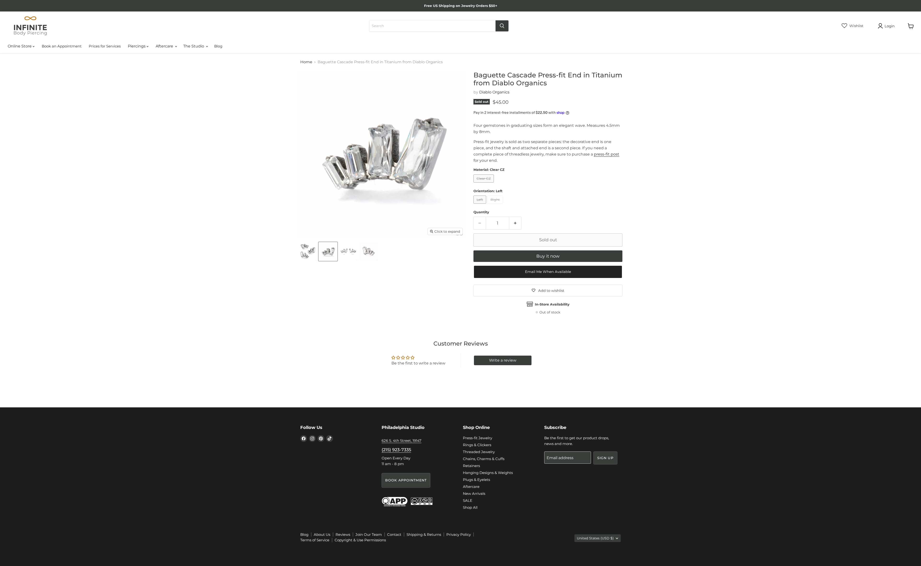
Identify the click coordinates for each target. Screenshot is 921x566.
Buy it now (548, 256)
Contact (394, 534)
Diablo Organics (494, 92)
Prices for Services (105, 46)
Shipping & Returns (424, 534)
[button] (547, 271)
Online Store (20, 46)
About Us (322, 534)
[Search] (502, 25)
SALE (467, 500)
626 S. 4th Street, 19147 (401, 440)
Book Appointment (406, 480)
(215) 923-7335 (396, 449)
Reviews (343, 534)
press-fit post (606, 154)
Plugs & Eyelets (476, 479)
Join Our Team (368, 534)
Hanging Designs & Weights (488, 472)
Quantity (481, 212)
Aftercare (165, 46)
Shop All (470, 507)
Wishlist (855, 25)
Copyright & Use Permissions (360, 540)
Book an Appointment (62, 46)
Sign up (605, 458)
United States (595, 538)
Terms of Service (314, 540)
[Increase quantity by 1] (515, 223)
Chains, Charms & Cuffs (483, 458)
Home (306, 62)
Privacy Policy (458, 534)
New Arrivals (474, 493)
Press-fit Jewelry (477, 438)
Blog (218, 46)
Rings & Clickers (477, 445)
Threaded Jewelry (479, 452)
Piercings (137, 46)
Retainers (471, 465)
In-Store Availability (552, 304)
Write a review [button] (502, 360)
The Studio (194, 46)
